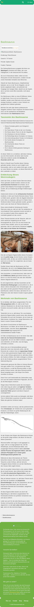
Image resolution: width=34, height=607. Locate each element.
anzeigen (15, 48)
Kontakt (15, 600)
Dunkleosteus (7, 517)
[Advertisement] (17, 22)
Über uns (8, 600)
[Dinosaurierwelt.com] (2, 2)
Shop (20, 600)
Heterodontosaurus (9, 515)
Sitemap (26, 600)
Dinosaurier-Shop (14, 592)
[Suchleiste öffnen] (23, 2)
